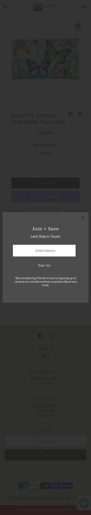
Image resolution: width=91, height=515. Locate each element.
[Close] (82, 217)
